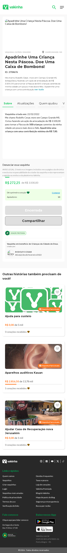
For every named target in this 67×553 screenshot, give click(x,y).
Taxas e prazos (42, 480)
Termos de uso (8, 501)
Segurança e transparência (47, 501)
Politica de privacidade (12, 497)
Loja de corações (43, 484)
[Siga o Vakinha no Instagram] (41, 461)
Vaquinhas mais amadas (12, 493)
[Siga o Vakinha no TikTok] (63, 461)
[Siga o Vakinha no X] (57, 461)
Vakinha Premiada (44, 489)
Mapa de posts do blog (45, 497)
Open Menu (62, 7)
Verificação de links (10, 506)
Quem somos (8, 476)
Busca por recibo (43, 506)
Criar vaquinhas (9, 484)
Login (4, 489)
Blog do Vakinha (43, 493)
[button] (33, 33)
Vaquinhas (7, 480)
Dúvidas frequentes (44, 476)
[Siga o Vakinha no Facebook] (46, 461)
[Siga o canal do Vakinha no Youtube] (52, 461)
